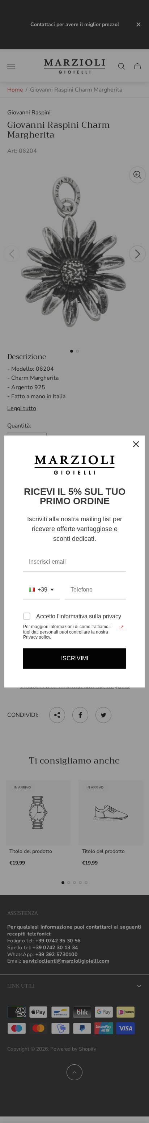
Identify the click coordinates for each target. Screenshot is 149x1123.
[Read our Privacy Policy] (121, 627)
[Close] (136, 444)
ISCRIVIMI (74, 658)
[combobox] (41, 590)
